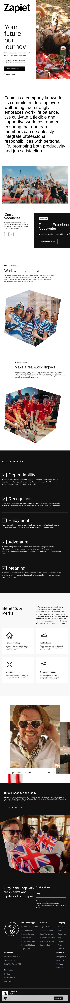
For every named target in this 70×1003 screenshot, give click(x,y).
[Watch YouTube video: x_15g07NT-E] (35, 185)
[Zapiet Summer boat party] (35, 736)
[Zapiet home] (5, 998)
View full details (46, 242)
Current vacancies (13, 69)
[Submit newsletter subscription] (38, 893)
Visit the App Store (12, 808)
